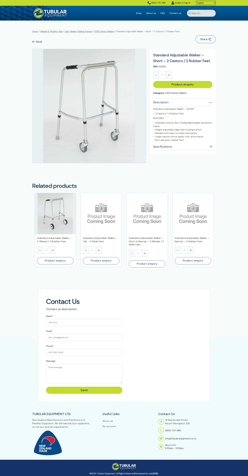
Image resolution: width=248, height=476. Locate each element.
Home (35, 31)
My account (109, 426)
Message (50, 361)
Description (160, 102)
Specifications (162, 146)
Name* (49, 316)
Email (48, 303)
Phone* (50, 346)
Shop (139, 13)
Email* (49, 331)
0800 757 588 (158, 3)
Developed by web (146, 473)
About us (151, 13)
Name (49, 290)
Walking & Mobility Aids (51, 31)
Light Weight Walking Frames (78, 31)
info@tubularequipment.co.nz (180, 438)
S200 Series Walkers (104, 31)
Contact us (175, 13)
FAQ (162, 13)
